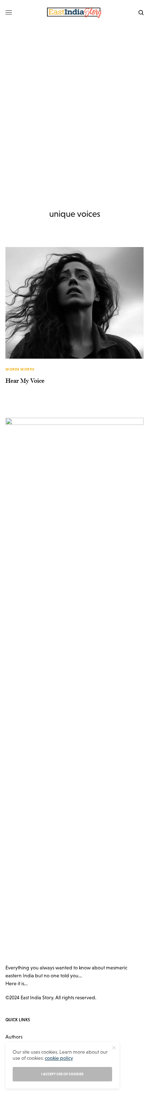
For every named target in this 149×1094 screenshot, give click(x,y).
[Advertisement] (74, 103)
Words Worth (19, 369)
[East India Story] (74, 12)
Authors (13, 1037)
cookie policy (59, 1058)
